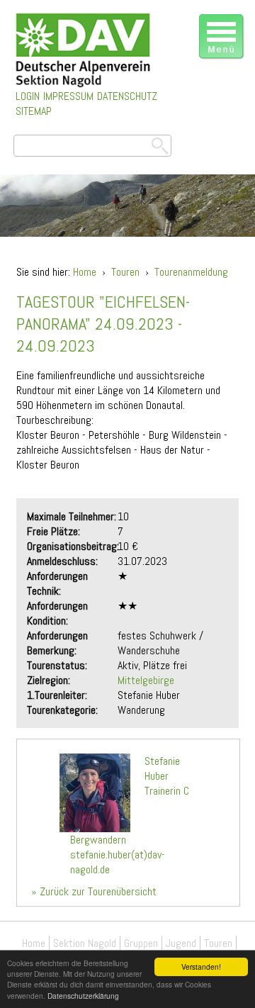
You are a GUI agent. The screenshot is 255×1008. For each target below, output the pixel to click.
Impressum (68, 96)
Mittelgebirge (146, 680)
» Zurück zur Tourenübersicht (94, 891)
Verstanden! (201, 966)
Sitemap (34, 110)
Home (84, 271)
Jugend (181, 943)
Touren (125, 271)
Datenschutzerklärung (83, 995)
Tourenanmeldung (191, 271)
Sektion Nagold (84, 943)
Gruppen (141, 943)
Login (28, 96)
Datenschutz (127, 96)
